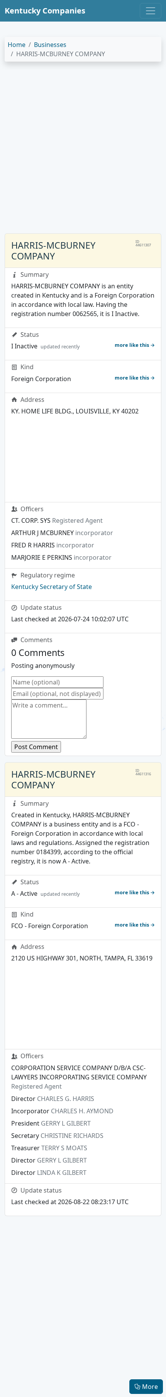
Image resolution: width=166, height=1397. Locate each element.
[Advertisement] (83, 150)
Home (16, 44)
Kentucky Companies (45, 10)
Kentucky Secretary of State (51, 586)
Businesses (50, 44)
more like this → (135, 344)
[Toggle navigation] (150, 10)
